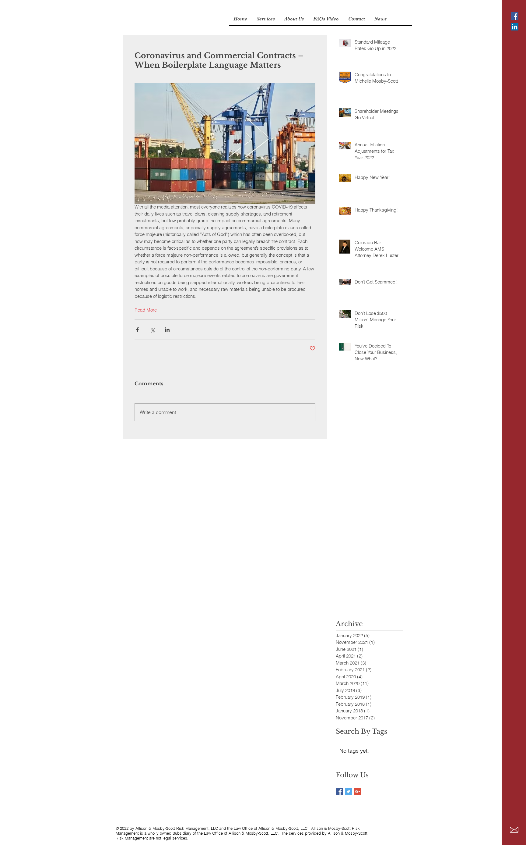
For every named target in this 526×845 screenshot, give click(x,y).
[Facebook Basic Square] (339, 791)
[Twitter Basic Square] (348, 791)
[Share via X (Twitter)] (152, 330)
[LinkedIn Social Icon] (514, 26)
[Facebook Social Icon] (514, 16)
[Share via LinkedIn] (167, 330)
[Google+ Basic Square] (357, 791)
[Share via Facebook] (137, 330)
